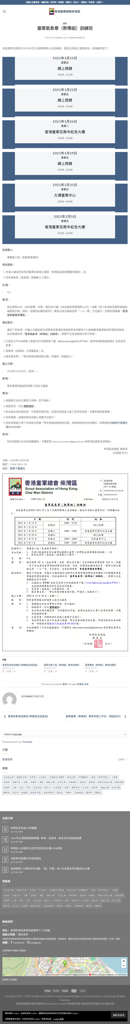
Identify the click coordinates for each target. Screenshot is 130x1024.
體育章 (89, 792)
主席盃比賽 (8, 777)
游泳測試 (37, 787)
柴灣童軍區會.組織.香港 (78, 1003)
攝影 (41, 782)
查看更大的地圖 (9, 979)
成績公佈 (16, 782)
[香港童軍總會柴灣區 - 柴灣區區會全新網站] (65, 11)
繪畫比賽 (105, 787)
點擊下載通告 (17, 468)
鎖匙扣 (60, 792)
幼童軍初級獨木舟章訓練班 (26, 858)
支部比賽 (62, 782)
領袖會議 (79, 792)
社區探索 (57, 787)
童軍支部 (76, 787)
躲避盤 (24, 792)
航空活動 (116, 787)
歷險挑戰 (119, 782)
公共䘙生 (43, 777)
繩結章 (95, 787)
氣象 (86, 684)
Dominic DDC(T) (77, 38)
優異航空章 (21, 777)
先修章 (33, 777)
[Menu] (4, 11)
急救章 (6, 782)
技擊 (25, 782)
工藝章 (114, 777)
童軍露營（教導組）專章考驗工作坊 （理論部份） (94, 716)
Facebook (19, 942)
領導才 (69, 792)
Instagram (35, 942)
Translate (27, 741)
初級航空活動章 (57, 777)
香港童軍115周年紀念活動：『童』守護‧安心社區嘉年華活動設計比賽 (50, 868)
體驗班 (98, 792)
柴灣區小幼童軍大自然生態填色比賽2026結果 (36, 848)
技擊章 (33, 782)
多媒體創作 (83, 777)
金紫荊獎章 (49, 792)
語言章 (15, 792)
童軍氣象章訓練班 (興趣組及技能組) (19, 664)
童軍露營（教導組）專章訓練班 (100, 664)
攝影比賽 (50, 782)
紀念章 (86, 787)
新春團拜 (73, 782)
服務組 (92, 782)
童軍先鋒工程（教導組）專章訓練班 (61, 664)
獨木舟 (47, 787)
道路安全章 (35, 792)
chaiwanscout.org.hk (56, 1003)
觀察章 (6, 792)
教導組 (81, 684)
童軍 (65, 24)
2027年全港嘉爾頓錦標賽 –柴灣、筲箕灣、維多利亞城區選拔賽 (46, 838)
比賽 (14, 787)
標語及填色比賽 (105, 782)
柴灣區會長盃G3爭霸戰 (24, 827)
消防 (28, 787)
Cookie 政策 (58, 1019)
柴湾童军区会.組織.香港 (102, 1003)
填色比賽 (71, 777)
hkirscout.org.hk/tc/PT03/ (72, 341)
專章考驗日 (103, 777)
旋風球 (83, 782)
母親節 (6, 787)
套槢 (93, 777)
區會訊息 (7, 759)
